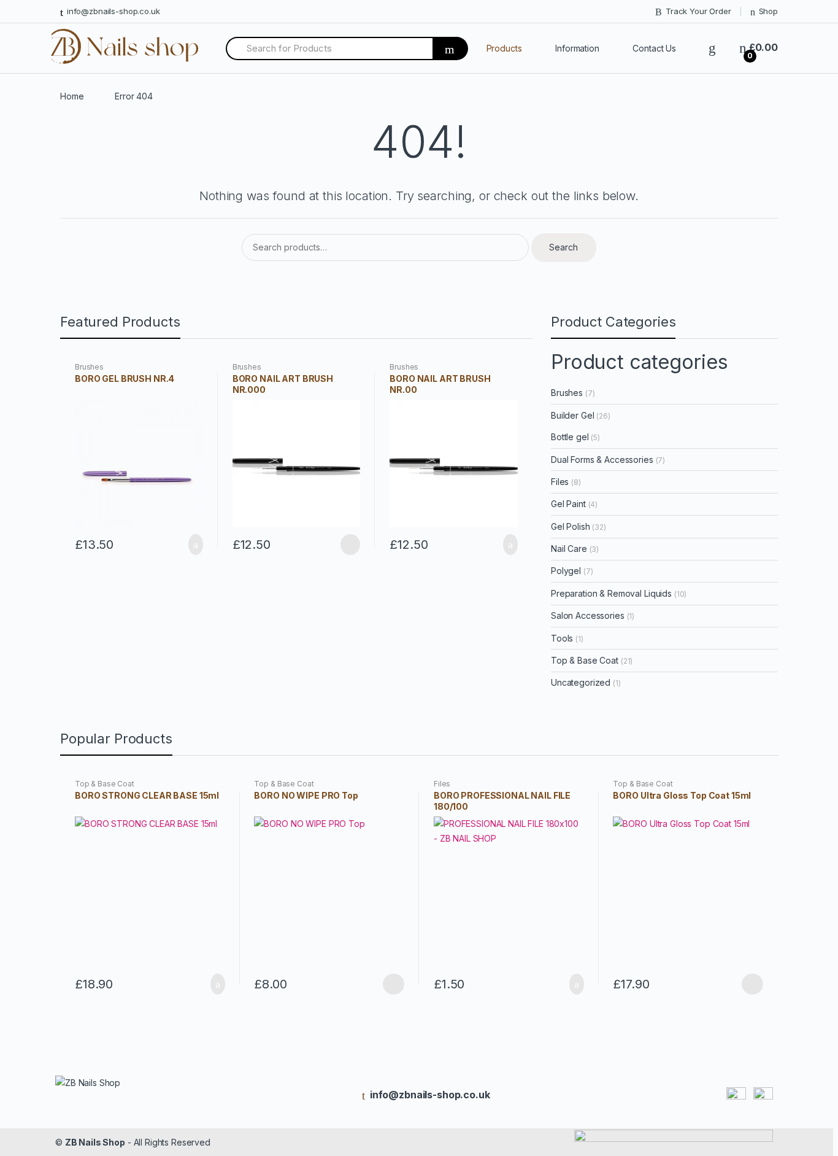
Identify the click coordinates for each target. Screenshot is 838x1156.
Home (71, 96)
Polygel (566, 570)
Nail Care (569, 548)
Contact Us (654, 48)
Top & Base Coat (584, 660)
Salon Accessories (588, 615)
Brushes (89, 366)
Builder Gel (572, 415)
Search (563, 247)
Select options (393, 984)
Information (577, 48)
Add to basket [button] (192, 544)
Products (504, 48)
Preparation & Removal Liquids (611, 593)
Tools (562, 638)
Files (560, 481)
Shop (768, 11)
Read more (349, 544)
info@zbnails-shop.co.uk (113, 11)
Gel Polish (570, 526)
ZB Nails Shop (95, 1142)
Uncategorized (580, 682)
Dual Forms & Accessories (602, 459)
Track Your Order (698, 11)
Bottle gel (570, 437)
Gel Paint (568, 503)
